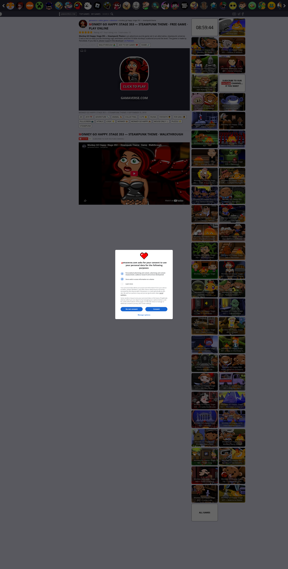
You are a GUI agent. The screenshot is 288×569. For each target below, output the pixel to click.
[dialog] (144, 284)
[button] (144, 284)
